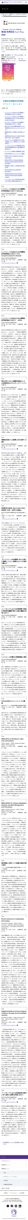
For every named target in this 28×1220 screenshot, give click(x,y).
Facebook (12, 1206)
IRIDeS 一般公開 (5, 1188)
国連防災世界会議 (8, 1184)
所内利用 (22, 1193)
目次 (5, 1172)
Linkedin (20, 1206)
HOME (3, 14)
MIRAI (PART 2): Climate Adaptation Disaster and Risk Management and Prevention (14, 161)
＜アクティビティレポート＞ (9, 263)
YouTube (16, 1206)
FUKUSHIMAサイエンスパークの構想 (14, 153)
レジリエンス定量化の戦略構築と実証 (15, 151)
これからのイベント (6, 1160)
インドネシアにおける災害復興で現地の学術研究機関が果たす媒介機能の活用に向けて (15, 147)
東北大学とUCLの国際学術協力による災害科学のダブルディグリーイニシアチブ (15, 128)
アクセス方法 (18, 55)
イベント (6, 14)
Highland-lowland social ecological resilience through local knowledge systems (13, 175)
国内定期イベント (6, 1164)
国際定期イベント (12, 14)
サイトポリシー (14, 1193)
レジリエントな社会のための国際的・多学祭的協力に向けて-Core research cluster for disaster (15, 118)
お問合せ (6, 1193)
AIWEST (6, 1180)
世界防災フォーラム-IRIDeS (21, 14)
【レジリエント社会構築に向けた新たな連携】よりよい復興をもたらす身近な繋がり (15, 141)
